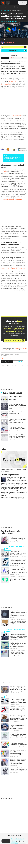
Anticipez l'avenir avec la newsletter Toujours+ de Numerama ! (15, 398)
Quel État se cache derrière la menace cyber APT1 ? (17, 412)
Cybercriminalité (16, 10)
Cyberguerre (6, 10)
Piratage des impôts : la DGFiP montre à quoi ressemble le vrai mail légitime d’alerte (18, 645)
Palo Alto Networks (6, 85)
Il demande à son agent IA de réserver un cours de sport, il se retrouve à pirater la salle (14, 484)
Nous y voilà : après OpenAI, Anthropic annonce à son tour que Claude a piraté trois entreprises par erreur (14, 494)
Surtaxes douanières (17, 365)
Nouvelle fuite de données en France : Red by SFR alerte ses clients (18, 579)
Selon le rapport (13, 81)
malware (24, 257)
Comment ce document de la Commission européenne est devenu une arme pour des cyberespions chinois (17, 437)
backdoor (15, 185)
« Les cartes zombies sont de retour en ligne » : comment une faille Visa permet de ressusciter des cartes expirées (18, 622)
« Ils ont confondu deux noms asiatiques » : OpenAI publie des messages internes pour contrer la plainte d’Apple (18, 701)
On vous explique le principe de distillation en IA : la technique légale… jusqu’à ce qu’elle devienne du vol (18, 735)
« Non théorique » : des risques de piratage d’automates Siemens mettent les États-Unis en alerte (18, 614)
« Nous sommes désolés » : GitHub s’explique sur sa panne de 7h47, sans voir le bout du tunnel (17, 562)
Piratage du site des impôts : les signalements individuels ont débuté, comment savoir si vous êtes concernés (16, 479)
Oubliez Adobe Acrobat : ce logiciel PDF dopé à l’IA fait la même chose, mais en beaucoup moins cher (18, 553)
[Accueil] (3, 3)
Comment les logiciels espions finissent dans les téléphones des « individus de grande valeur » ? (17, 421)
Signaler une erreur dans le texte (10, 358)
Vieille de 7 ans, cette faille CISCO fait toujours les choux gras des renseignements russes (18, 428)
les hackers (11, 172)
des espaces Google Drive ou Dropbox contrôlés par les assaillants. (13, 268)
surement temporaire (15, 115)
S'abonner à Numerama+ (13, 340)
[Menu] (8, 3)
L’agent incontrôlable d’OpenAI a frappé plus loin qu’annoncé (18, 770)
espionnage (5, 365)
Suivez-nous (5, 57)
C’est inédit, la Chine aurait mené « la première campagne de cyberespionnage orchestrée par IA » (17, 406)
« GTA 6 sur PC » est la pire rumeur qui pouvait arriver (17, 539)
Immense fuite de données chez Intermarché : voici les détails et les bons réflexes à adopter (17, 709)
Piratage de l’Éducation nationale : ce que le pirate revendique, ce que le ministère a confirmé (18, 653)
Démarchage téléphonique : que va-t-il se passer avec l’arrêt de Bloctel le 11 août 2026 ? (13, 498)
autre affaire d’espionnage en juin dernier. (11, 199)
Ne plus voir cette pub (7, 389)
